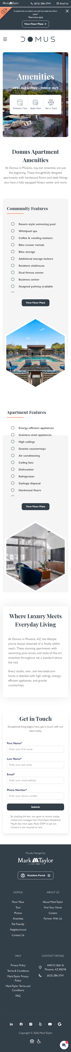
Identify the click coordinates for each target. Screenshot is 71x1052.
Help (18, 955)
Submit (35, 807)
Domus (18, 892)
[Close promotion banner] (4, 11)
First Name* (14, 743)
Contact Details (53, 955)
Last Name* (14, 758)
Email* (11, 774)
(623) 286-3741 (55, 975)
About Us (53, 892)
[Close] (67, 11)
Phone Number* (17, 790)
